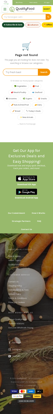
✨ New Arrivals (26, 117)
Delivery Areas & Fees (18, 289)
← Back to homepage (26, 124)
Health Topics (14, 260)
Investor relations (16, 323)
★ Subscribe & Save (13, 24)
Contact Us (26, 229)
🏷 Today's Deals (33, 111)
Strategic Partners (21, 221)
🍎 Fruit (36, 86)
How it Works (38, 213)
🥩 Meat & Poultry (18, 92)
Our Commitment (16, 213)
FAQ (39, 221)
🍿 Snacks (42, 98)
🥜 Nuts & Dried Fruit (20, 104)
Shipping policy (15, 285)
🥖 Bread (16, 111)
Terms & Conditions (17, 298)
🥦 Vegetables (20, 86)
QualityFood (21, 378)
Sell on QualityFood (17, 319)
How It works (33, 2)
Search (43, 72)
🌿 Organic (27, 98)
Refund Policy (14, 294)
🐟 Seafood (37, 92)
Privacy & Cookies (16, 302)
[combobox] (24, 17)
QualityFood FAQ (16, 264)
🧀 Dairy (38, 104)
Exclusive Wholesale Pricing (20, 327)
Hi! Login (47, 2)
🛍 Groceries (11, 98)
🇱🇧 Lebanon (32, 24)
